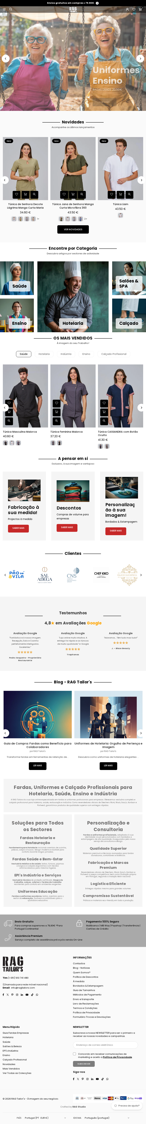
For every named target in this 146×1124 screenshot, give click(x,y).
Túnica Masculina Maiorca (20, 432)
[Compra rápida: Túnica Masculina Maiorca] (9, 412)
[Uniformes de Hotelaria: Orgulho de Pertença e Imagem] (108, 714)
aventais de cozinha (56, 847)
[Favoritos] (134, 9)
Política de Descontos (85, 977)
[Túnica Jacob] (120, 168)
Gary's (123, 872)
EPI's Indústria (10, 1050)
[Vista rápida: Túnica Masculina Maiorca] (9, 421)
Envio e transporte (83, 999)
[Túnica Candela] (73, 168)
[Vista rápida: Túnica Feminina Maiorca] (57, 421)
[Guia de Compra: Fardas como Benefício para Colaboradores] (38, 714)
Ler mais (37, 765)
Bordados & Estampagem (88, 985)
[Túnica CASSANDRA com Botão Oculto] (120, 395)
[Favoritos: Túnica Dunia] (16, 195)
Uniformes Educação (37, 891)
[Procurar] (10, 9)
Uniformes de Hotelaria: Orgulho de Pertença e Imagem (108, 745)
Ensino (86, 354)
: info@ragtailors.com (22, 987)
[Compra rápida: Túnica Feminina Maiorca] (57, 412)
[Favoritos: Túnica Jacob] (112, 195)
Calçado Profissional (113, 354)
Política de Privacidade (86, 1012)
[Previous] (6, 59)
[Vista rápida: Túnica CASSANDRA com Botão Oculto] (104, 421)
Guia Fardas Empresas (16, 1033)
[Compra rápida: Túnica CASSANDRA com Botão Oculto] (104, 412)
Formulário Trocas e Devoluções (92, 1017)
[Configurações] (127, 9)
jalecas (14, 849)
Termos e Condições (85, 1008)
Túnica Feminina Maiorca (66, 432)
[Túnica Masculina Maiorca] (25, 395)
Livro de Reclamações (86, 1003)
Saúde (24, 354)
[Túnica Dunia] (25, 168)
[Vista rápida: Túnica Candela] (82, 195)
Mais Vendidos (11, 1068)
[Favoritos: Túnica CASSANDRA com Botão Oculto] (104, 403)
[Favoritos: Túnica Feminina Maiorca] (57, 403)
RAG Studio (79, 1106)
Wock (116, 872)
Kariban (130, 872)
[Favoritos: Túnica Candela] (64, 195)
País (19, 1117)
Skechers (109, 872)
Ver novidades (73, 229)
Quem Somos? (81, 972)
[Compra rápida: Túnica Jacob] (120, 195)
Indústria (66, 354)
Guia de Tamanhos (84, 990)
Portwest (84, 874)
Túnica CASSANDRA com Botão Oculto (118, 433)
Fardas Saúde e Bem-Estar (37, 859)
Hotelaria (44, 354)
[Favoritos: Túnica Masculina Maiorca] (9, 403)
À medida (78, 981)
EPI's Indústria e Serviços (37, 875)
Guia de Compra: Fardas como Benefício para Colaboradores (37, 745)
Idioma (77, 1117)
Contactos (79, 963)
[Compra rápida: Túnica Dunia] (25, 195)
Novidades (9, 1064)
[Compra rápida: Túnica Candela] (73, 195)
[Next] (140, 59)
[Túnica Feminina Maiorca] (73, 395)
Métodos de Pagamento (87, 994)
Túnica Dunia (25, 204)
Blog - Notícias (81, 968)
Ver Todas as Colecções (17, 1073)
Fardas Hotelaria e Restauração (37, 840)
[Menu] (4, 9)
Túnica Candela (73, 204)
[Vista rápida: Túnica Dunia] (34, 195)
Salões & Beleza (12, 1046)
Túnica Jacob (120, 204)
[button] (140, 9)
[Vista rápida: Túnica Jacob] (129, 195)
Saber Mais (18, 528)
